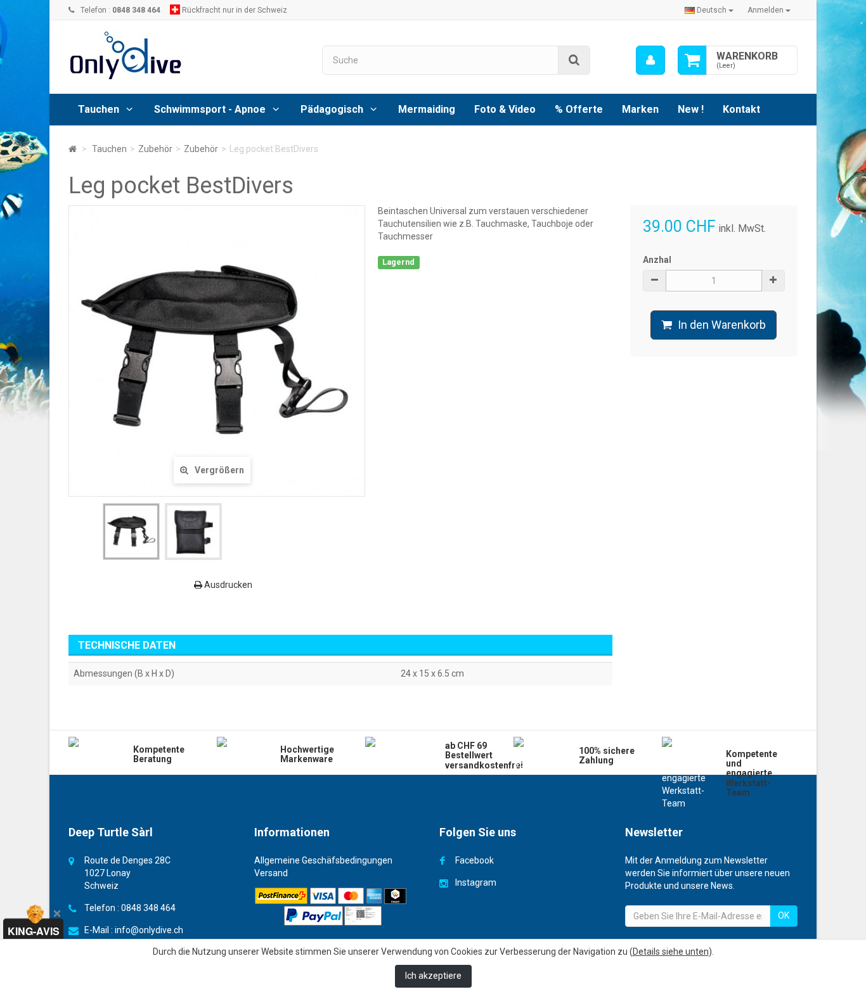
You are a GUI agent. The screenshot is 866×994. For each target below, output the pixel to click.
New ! (691, 109)
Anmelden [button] (766, 10)
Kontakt (741, 109)
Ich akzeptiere (433, 976)
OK (783, 915)
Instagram (475, 882)
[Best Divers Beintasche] (131, 531)
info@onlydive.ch (149, 930)
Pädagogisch (332, 109)
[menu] (650, 60)
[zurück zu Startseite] (72, 149)
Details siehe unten (671, 951)
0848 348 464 (148, 908)
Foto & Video (505, 109)
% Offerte (579, 109)
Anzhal (657, 260)
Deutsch (711, 10)
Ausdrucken (227, 584)
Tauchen (98, 109)
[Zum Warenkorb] (692, 60)
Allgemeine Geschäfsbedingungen (323, 860)
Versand (271, 873)
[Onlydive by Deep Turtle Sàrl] (185, 55)
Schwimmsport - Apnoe (210, 109)
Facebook (474, 860)
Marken (640, 109)
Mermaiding (426, 109)
